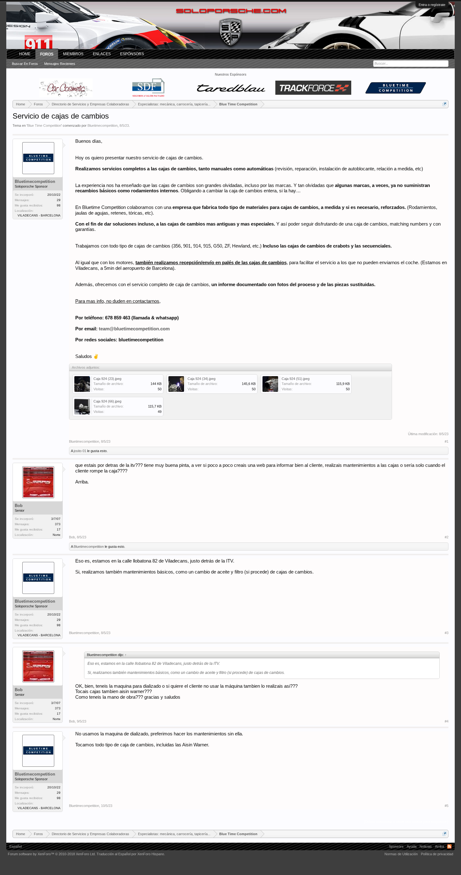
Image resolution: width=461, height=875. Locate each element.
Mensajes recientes (59, 64)
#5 (446, 806)
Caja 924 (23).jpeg (107, 379)
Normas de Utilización (401, 854)
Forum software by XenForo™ (52, 854)
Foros (46, 54)
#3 (446, 633)
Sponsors (396, 846)
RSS (449, 846)
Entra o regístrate (432, 5)
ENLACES (102, 54)
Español (15, 846)
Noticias (426, 846)
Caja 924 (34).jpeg (201, 379)
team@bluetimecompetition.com (134, 328)
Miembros (73, 54)
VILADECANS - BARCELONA (39, 215)
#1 (446, 441)
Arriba (439, 846)
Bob (19, 505)
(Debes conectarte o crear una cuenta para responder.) (406, 822)
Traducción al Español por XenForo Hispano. (131, 854)
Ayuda (411, 846)
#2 (446, 537)
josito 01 (80, 451)
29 (59, 200)
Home (24, 54)
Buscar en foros (25, 64)
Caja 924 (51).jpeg (296, 379)
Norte (57, 534)
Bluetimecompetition (102, 125)
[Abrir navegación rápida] (444, 104)
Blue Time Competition (44, 125)
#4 (446, 721)
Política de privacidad (437, 854)
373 (58, 524)
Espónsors (132, 54)
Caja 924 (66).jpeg (107, 401)
